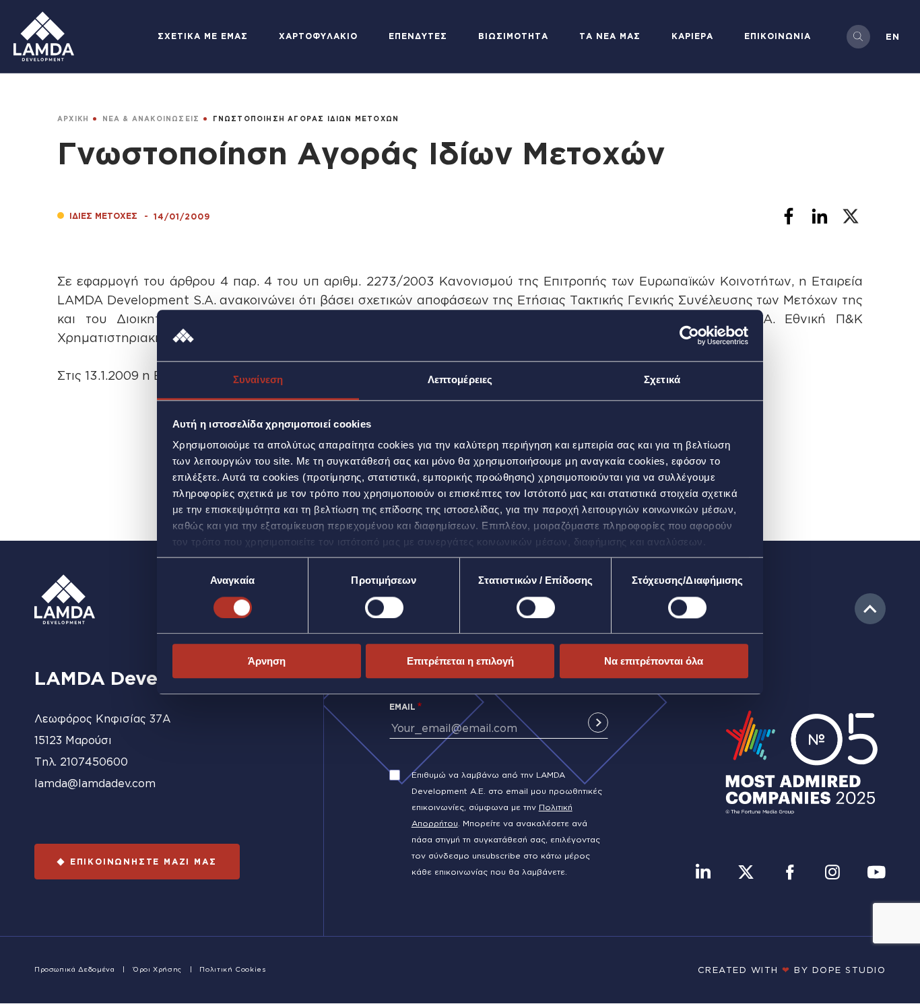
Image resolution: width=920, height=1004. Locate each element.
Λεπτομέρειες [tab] (460, 380)
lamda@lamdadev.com (95, 783)
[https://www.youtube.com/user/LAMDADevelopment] (876, 873)
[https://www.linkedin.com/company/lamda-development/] (703, 873)
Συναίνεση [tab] (258, 380)
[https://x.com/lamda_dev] (745, 873)
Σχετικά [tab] (662, 380)
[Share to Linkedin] (819, 216)
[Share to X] (851, 216)
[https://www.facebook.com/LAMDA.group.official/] (789, 873)
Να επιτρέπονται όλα (653, 661)
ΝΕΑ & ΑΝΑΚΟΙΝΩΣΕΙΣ (151, 119)
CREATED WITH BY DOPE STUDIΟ (792, 969)
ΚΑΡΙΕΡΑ (692, 36)
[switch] (384, 607)
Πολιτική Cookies (232, 969)
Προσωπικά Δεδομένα (74, 969)
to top (870, 608)
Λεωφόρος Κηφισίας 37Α (102, 718)
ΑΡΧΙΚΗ (73, 119)
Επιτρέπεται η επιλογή (460, 661)
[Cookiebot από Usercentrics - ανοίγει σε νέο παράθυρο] (689, 335)
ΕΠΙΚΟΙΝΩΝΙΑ (777, 36)
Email (402, 706)
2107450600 (94, 762)
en (893, 36)
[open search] (858, 36)
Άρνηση (267, 661)
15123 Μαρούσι (73, 740)
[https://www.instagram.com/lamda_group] (832, 873)
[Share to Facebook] (789, 216)
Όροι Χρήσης (157, 969)
